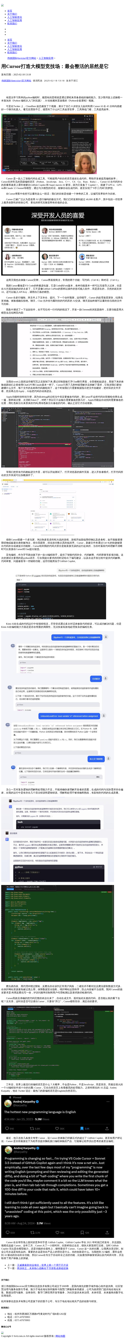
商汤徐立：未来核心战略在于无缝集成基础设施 (42, 1268)
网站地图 (60, 1336)
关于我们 (12, 14)
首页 (9, 11)
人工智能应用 (14, 20)
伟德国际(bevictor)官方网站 (21, 58)
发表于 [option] (72, 80)
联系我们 (12, 23)
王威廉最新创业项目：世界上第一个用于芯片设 (42, 1265)
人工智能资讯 (14, 17)
